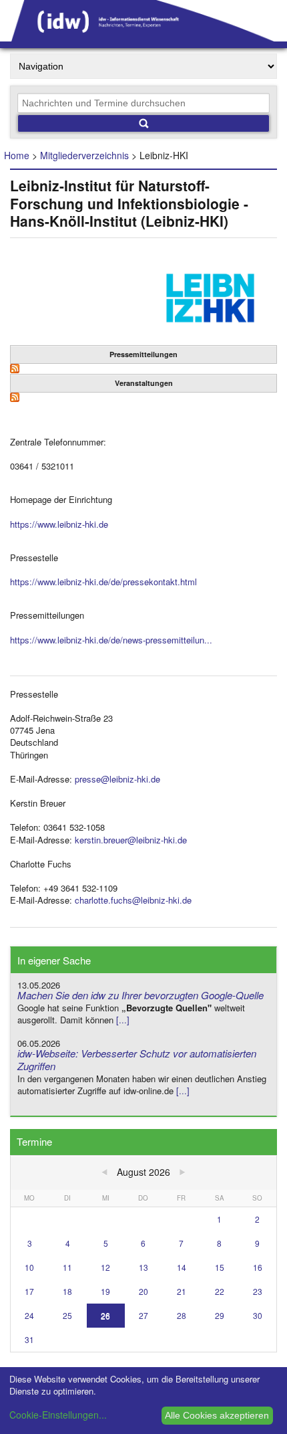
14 (181, 1267)
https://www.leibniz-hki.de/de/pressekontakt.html (103, 581)
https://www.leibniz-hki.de (59, 524)
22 (219, 1291)
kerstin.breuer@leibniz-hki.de (131, 839)
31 (29, 1339)
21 (181, 1291)
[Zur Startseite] (143, 36)
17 (29, 1291)
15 (219, 1267)
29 (219, 1315)
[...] (122, 1019)
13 (143, 1267)
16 (257, 1267)
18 (67, 1291)
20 (143, 1291)
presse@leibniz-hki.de (117, 779)
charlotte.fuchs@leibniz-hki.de (133, 900)
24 (29, 1315)
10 (29, 1267)
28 (181, 1315)
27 (143, 1315)
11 (67, 1267)
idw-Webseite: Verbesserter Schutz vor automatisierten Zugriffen (136, 1059)
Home (16, 155)
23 (257, 1291)
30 (257, 1315)
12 (105, 1267)
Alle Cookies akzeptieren (217, 1415)
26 (105, 1315)
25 (67, 1315)
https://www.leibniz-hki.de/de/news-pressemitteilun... (111, 639)
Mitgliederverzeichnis (84, 155)
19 (105, 1291)
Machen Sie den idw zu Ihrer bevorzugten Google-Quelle (140, 995)
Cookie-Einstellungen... (58, 1414)
